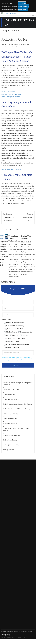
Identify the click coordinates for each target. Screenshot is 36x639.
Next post (30, 214)
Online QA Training (9, 394)
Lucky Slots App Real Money (10, 97)
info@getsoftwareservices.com (10, 9)
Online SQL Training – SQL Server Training (16, 409)
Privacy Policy (6, 635)
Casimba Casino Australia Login (11, 94)
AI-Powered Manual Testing (11, 389)
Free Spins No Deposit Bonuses (11, 169)
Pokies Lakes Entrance (8, 92)
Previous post (7, 214)
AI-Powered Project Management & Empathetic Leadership (17, 383)
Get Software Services (8, 631)
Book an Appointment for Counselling (23, 6)
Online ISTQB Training (10, 414)
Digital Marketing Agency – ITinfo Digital (13, 637)
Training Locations (8, 449)
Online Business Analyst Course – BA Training (17, 404)
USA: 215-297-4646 (7, 3)
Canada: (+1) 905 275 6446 (9, 6)
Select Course (6, 319)
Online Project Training (10, 418)
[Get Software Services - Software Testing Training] (18, 13)
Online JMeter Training (10, 440)
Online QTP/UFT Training (11, 445)
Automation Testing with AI (11, 423)
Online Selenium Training (11, 399)
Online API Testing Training (11, 435)
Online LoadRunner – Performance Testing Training (16, 429)
